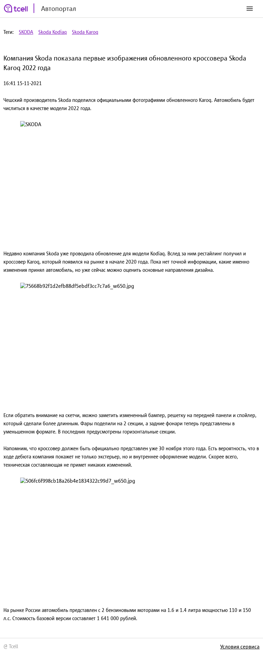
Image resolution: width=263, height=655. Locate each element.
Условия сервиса (240, 646)
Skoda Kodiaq (52, 32)
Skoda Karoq (85, 32)
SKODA (26, 32)
